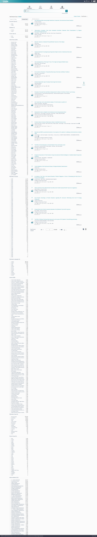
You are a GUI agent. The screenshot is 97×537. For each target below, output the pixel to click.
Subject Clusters (77, 16)
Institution (62, 8)
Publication (29, 8)
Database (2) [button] (12, 27)
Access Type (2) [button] (12, 33)
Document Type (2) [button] (13, 21)
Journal (40, 8)
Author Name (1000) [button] (13, 39)
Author (51, 8)
